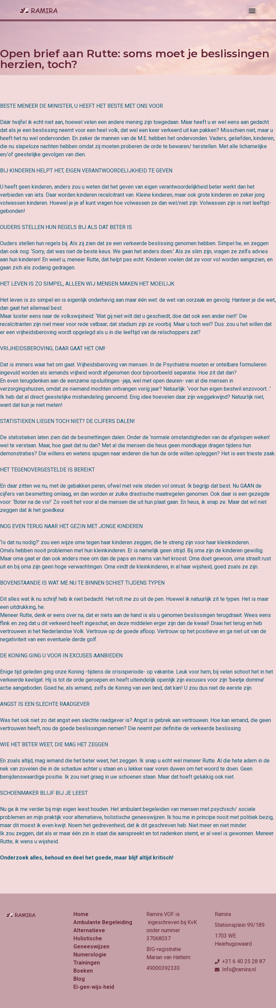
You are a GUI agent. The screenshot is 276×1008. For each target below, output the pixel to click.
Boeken (83, 971)
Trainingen (86, 963)
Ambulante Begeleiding (102, 922)
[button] (251, 10)
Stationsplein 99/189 (240, 925)
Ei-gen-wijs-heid (93, 987)
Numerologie (89, 954)
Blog (79, 979)
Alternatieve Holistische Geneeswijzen (91, 938)
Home (81, 914)
